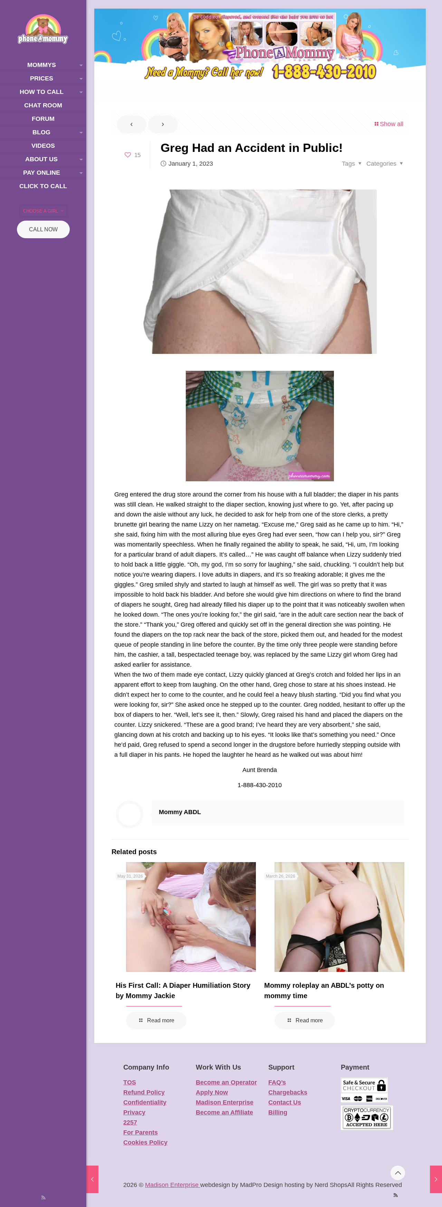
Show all (391, 123)
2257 (130, 1122)
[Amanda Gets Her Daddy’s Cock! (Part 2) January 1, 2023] (92, 1179)
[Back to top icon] (398, 1173)
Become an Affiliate (224, 1112)
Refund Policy (144, 1092)
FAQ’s (277, 1082)
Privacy (134, 1112)
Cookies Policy (145, 1142)
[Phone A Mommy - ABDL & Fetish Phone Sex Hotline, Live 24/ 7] (43, 29)
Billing (277, 1112)
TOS (129, 1082)
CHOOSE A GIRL (40, 211)
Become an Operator (226, 1082)
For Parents (140, 1132)
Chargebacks (287, 1092)
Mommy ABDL (180, 812)
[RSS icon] (43, 1197)
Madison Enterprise (224, 1102)
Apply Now (212, 1092)
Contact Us (284, 1102)
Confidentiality (144, 1102)
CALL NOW (43, 229)
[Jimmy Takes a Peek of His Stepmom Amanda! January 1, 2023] (436, 1179)
